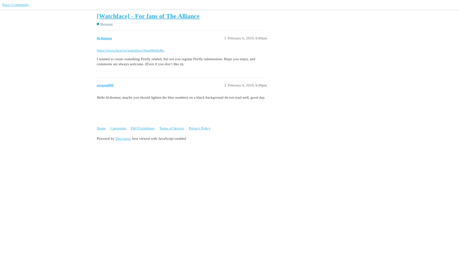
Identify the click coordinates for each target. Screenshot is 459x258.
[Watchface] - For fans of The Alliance (148, 16)
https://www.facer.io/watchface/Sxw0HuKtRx (130, 50)
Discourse (122, 138)
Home (101, 128)
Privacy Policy (199, 128)
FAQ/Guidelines (143, 128)
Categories (118, 128)
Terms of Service (171, 128)
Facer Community (15, 5)
